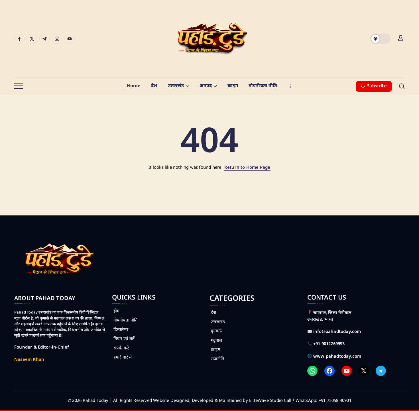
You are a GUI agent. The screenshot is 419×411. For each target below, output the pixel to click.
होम (116, 311)
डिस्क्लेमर (120, 330)
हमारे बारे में (122, 357)
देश (213, 313)
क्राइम (215, 350)
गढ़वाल (216, 340)
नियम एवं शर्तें (124, 339)
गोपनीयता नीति (125, 320)
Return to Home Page (247, 167)
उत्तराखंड (218, 322)
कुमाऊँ (216, 331)
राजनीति (217, 359)
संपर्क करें (121, 348)
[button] (380, 39)
